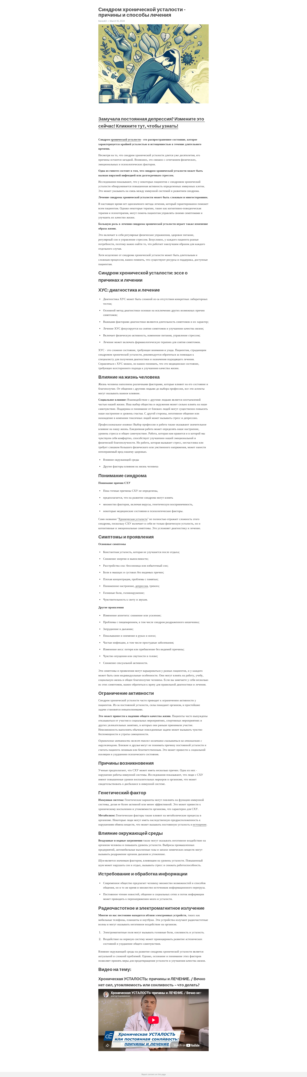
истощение (199, 824)
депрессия (141, 586)
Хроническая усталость (132, 519)
